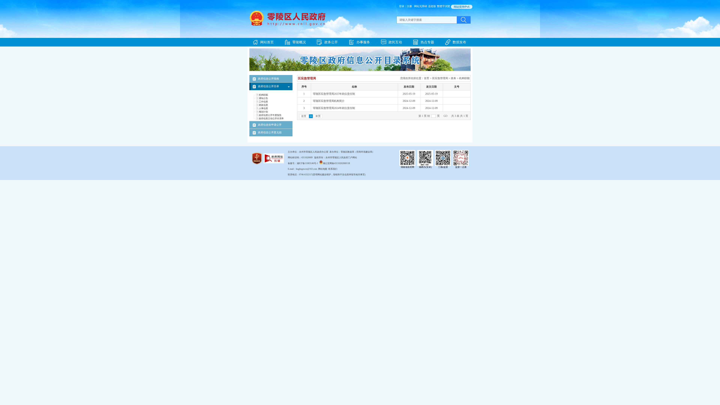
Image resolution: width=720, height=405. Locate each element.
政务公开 (331, 42)
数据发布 (459, 42)
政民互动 (395, 42)
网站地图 (322, 169)
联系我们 (332, 169)
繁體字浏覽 (443, 6)
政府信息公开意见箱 (270, 132)
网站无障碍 (420, 6)
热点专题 (427, 42)
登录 (401, 6)
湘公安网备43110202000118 (336, 163)
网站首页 (267, 42)
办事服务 (363, 42)
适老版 (432, 6)
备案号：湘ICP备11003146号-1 (303, 163)
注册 (409, 6)
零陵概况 (299, 42)
